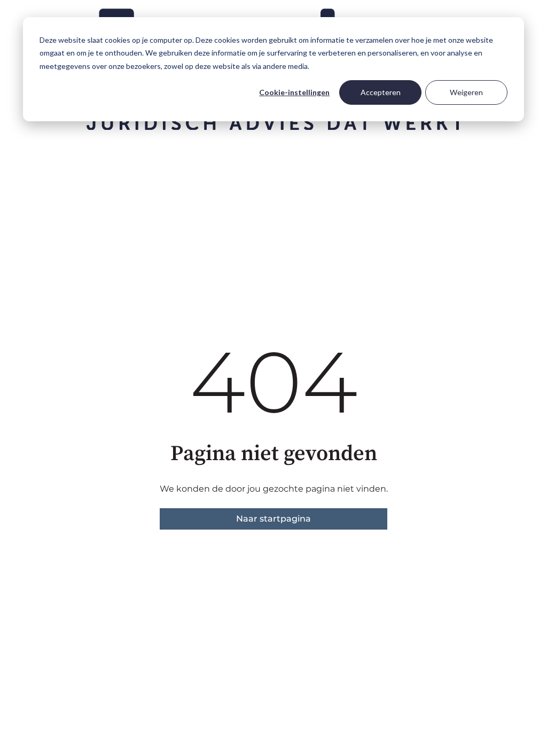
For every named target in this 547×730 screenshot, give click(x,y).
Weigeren (466, 92)
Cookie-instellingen (294, 92)
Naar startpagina (273, 519)
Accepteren (381, 92)
